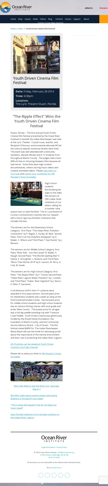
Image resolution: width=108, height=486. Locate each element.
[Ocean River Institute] (16, 8)
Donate (103, 8)
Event (20, 28)
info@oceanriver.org (66, 452)
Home (13, 19)
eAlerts (89, 8)
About (86, 19)
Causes (28, 19)
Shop (20, 19)
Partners (59, 19)
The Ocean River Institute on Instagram (60, 8)
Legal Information (48, 447)
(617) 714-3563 (54, 457)
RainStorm (58, 467)
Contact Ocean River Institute (50, 23)
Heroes (68, 19)
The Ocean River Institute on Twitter (55, 8)
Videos (43, 19)
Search (103, 19)
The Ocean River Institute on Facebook (51, 8)
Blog (50, 19)
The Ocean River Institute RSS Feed (70, 8)
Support (76, 19)
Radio (35, 19)
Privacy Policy (62, 447)
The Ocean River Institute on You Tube (65, 8)
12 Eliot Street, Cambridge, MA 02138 (54, 455)
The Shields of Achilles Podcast (74, 8)
